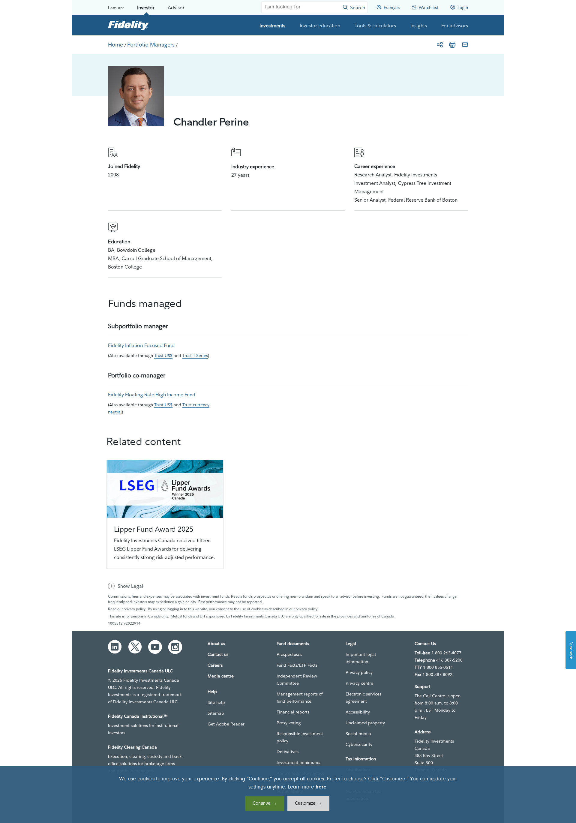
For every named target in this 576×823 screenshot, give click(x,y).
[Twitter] (135, 647)
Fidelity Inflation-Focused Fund (141, 345)
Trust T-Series (195, 355)
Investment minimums (298, 762)
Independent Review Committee (297, 679)
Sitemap (216, 713)
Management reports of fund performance (299, 697)
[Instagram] (175, 647)
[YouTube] (155, 647)
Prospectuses (289, 654)
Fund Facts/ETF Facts (297, 665)
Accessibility (358, 712)
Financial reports (293, 712)
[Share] (440, 45)
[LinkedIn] (115, 647)
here (321, 787)
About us (216, 643)
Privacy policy (359, 672)
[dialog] (288, 794)
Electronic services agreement (363, 697)
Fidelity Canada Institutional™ (138, 716)
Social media (358, 733)
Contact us (218, 654)
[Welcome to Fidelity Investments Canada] (128, 25)
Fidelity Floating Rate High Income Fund (151, 395)
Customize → (308, 803)
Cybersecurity (359, 744)
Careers (215, 665)
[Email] (465, 45)
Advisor (176, 8)
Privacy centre (359, 683)
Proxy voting (289, 722)
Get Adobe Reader (226, 724)
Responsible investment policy (300, 737)
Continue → (265, 803)
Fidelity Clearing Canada (132, 747)
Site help (216, 702)
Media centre (221, 676)
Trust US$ (163, 355)
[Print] (452, 45)
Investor (145, 8)
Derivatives (287, 751)
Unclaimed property (365, 722)
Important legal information (361, 658)
